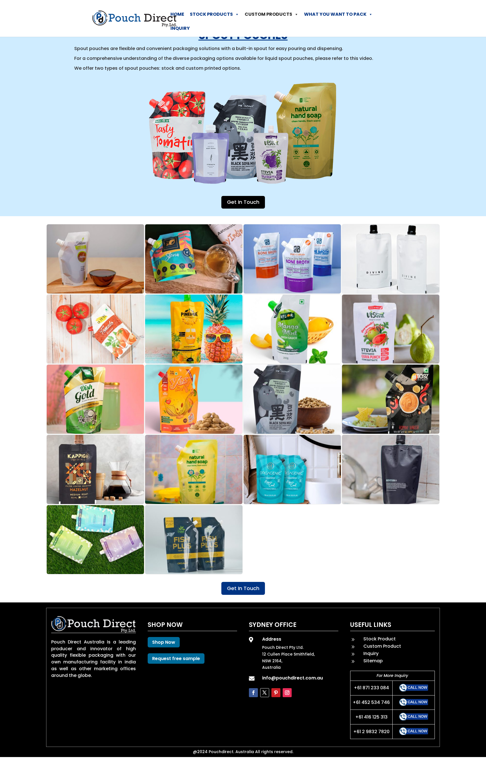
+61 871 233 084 (371, 688)
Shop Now (163, 642)
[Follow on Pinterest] (275, 692)
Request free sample (176, 658)
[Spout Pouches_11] (292, 362)
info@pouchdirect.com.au (292, 678)
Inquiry (180, 28)
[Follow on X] (264, 692)
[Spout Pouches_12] (193, 362)
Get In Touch (243, 201)
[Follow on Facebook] (253, 692)
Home (177, 14)
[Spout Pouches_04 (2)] (193, 502)
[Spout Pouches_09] (95, 432)
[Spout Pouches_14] (390, 292)
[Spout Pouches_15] (292, 292)
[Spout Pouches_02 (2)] (390, 502)
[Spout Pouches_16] (193, 292)
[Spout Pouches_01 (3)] (193, 572)
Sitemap (373, 661)
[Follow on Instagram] (287, 692)
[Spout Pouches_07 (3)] (292, 432)
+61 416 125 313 (371, 717)
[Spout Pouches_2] (95, 572)
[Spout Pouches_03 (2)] (292, 502)
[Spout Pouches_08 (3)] (193, 432)
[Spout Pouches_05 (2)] (95, 502)
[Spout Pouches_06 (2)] (390, 432)
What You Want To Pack (335, 14)
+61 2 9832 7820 (371, 731)
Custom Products (268, 14)
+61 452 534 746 (371, 702)
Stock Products (211, 14)
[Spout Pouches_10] (390, 362)
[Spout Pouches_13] (95, 362)
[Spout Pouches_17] (95, 292)
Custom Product (382, 646)
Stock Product (379, 639)
